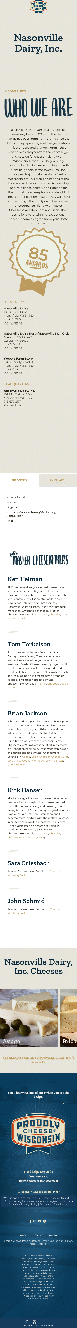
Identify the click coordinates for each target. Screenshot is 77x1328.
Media (53, 1235)
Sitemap (42, 1244)
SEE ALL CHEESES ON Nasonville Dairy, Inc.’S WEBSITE (38, 1060)
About (24, 1235)
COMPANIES (17, 91)
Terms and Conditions (53, 1204)
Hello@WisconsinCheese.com (38, 1180)
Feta (64, 614)
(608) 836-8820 (38, 1176)
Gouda (63, 683)
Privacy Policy (29, 1204)
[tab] (19, 480)
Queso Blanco (16, 764)
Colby (11, 760)
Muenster (14, 687)
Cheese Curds (59, 756)
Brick (43, 683)
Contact (39, 1235)
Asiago (44, 614)
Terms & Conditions (53, 1241)
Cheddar (54, 614)
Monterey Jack (17, 618)
